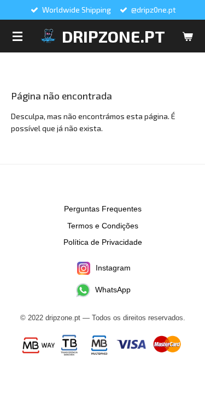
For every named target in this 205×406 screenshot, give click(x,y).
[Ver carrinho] (187, 36)
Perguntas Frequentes (103, 208)
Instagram (113, 267)
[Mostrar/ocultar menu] (17, 36)
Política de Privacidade (102, 242)
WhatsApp (113, 289)
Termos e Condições (102, 225)
